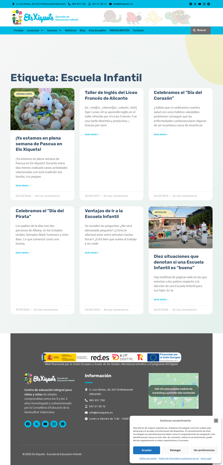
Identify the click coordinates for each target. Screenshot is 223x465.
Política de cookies (148, 458)
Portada (18, 30)
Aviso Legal (206, 458)
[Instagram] (204, 4)
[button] (216, 420)
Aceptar (147, 450)
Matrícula (70, 30)
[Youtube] (199, 4)
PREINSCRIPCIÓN (119, 30)
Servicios (52, 30)
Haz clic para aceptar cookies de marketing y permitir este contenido (173, 390)
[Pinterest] (208, 4)
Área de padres (97, 30)
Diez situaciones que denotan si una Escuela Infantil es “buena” (179, 262)
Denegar (175, 450)
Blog (82, 30)
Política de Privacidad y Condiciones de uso (179, 458)
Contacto (138, 30)
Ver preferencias (204, 450)
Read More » (22, 185)
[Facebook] (191, 4)
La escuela (33, 30)
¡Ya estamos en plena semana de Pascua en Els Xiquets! (39, 144)
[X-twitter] (195, 4)
